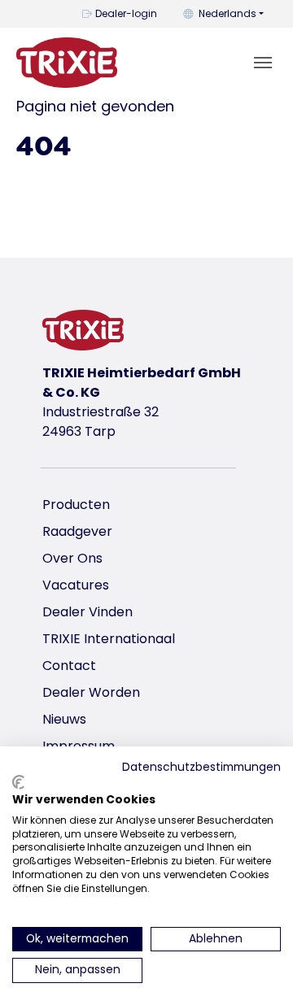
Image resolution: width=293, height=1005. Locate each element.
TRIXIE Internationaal (108, 638)
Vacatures (75, 585)
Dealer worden (91, 692)
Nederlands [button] (227, 13)
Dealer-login (126, 13)
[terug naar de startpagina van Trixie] (66, 62)
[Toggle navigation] (263, 62)
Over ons (72, 558)
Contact (69, 665)
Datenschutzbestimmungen (201, 767)
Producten (76, 504)
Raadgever (77, 531)
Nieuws (64, 719)
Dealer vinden (87, 612)
